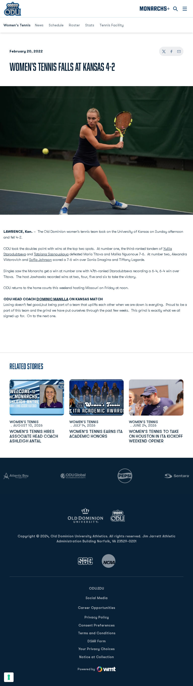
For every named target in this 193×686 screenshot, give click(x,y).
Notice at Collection (96, 657)
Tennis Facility (112, 25)
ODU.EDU (96, 588)
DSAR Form (96, 641)
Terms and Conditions (96, 633)
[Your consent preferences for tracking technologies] (9, 677)
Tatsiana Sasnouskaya (51, 254)
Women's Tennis (24, 422)
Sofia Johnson (40, 260)
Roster (74, 25)
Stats (89, 25)
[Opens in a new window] (85, 561)
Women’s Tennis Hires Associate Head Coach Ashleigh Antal (34, 436)
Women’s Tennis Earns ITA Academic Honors (96, 434)
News (39, 25)
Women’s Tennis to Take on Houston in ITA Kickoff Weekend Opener (156, 436)
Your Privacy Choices (96, 649)
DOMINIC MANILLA (52, 299)
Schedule (56, 25)
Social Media (96, 598)
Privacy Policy (96, 617)
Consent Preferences (96, 625)
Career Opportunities (96, 608)
